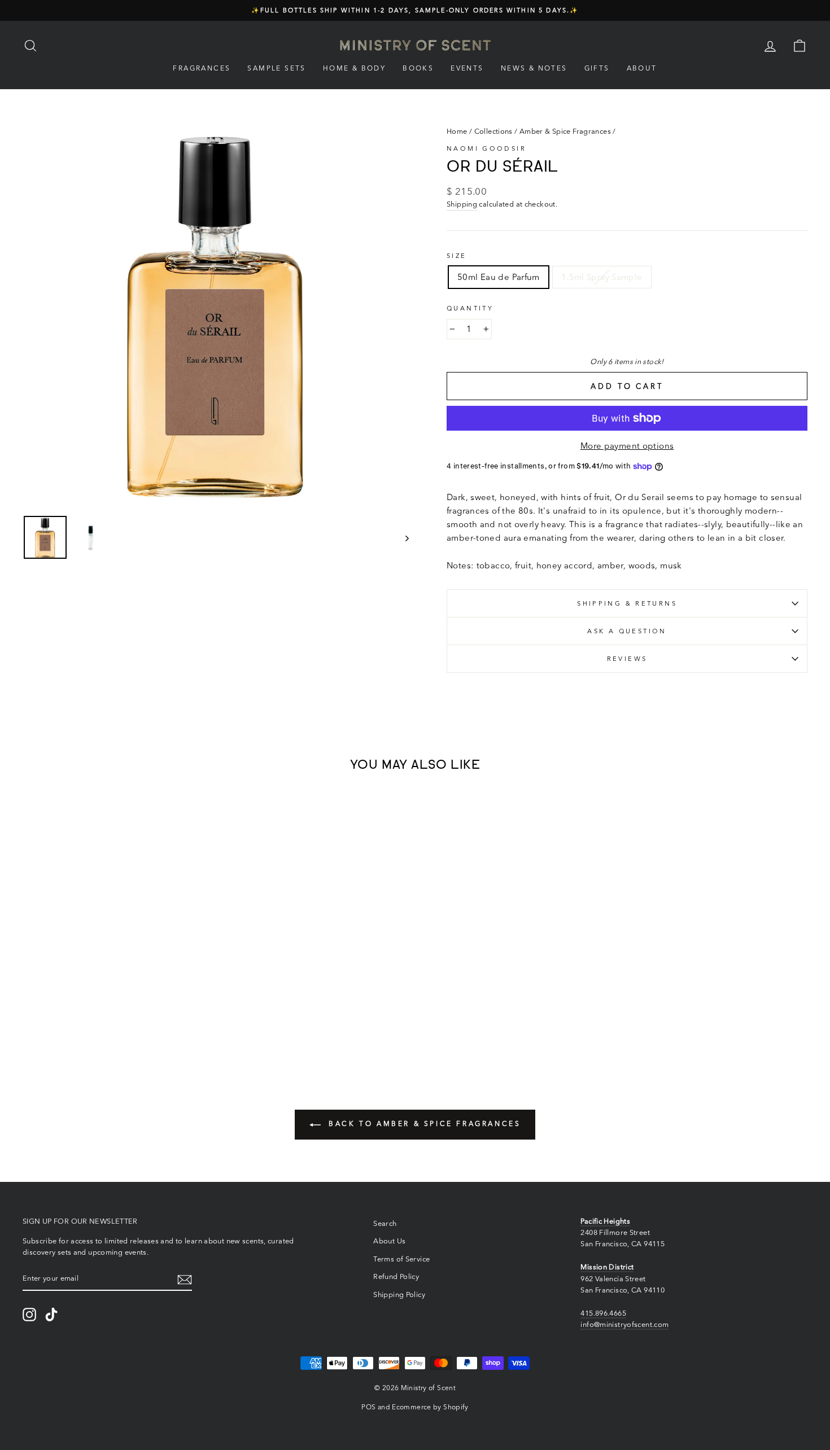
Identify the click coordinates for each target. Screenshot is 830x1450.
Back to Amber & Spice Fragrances (423, 1123)
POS (368, 1407)
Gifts (597, 68)
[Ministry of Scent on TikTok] (51, 1314)
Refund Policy (396, 1276)
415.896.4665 (603, 1313)
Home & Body (354, 68)
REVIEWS (627, 659)
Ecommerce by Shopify (430, 1407)
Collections (493, 131)
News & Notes (534, 68)
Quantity (470, 308)
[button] (69, 1012)
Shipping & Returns (627, 603)
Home (457, 131)
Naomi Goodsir (486, 148)
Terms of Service (401, 1259)
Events (467, 68)
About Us (389, 1241)
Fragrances (201, 68)
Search (384, 1223)
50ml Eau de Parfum (498, 276)
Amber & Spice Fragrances (565, 131)
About (642, 68)
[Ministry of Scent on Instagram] (29, 1314)
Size (457, 256)
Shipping (462, 204)
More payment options (627, 445)
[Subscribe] (184, 1279)
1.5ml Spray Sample (602, 276)
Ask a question (626, 631)
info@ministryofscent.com (624, 1324)
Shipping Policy (399, 1294)
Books (418, 68)
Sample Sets (276, 68)
